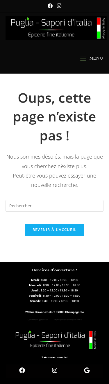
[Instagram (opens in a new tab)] (59, 5)
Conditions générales (38, 320)
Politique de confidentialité (68, 320)
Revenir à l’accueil (55, 229)
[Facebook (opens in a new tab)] (52, 5)
